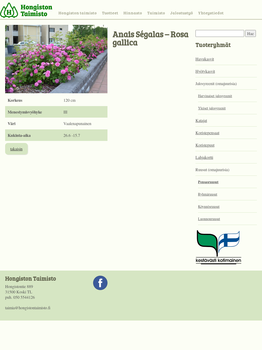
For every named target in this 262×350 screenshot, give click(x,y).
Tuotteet (110, 12)
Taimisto (156, 12)
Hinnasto (132, 12)
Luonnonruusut (209, 218)
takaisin (16, 148)
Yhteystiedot (211, 12)
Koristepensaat (207, 132)
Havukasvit (204, 58)
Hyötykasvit (205, 71)
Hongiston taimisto (77, 12)
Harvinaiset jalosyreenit (215, 95)
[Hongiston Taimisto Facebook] (100, 288)
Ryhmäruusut (207, 194)
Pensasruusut (208, 181)
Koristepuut (204, 145)
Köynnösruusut (209, 206)
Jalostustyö (181, 12)
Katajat (201, 120)
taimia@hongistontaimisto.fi (27, 307)
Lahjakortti (204, 157)
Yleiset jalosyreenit (212, 108)
